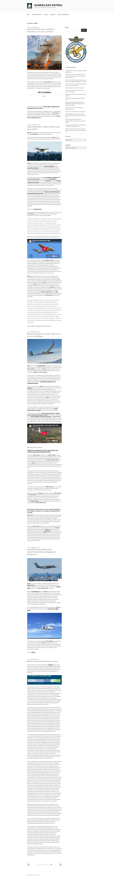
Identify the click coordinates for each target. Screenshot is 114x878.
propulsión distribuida (32, 168)
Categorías (67, 145)
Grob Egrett (47, 531)
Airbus (33, 652)
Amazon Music (47, 106)
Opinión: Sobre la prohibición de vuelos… (43, 661)
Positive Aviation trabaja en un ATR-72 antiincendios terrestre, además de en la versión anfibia (75, 121)
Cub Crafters (52, 179)
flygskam (50, 664)
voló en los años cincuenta (48, 413)
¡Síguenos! (53, 14)
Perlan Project (41, 365)
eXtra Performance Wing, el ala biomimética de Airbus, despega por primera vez (41, 551)
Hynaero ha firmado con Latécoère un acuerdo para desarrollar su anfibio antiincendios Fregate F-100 (76, 130)
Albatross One (31, 585)
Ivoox (37, 108)
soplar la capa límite (49, 166)
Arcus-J (41, 493)
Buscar (66, 27)
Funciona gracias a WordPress (33, 874)
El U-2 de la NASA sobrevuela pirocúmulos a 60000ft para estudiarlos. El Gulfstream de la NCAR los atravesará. (75, 104)
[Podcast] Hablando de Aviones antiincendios (74, 87)
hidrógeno (29, 388)
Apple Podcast (55, 106)
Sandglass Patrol (48, 5)
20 (52, 864)
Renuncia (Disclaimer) (36, 14)
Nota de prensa (38, 209)
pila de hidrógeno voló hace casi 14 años (41, 416)
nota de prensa (35, 591)
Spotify (41, 108)
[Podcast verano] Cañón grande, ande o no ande (75, 111)
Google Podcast (31, 108)
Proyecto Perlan (34, 501)
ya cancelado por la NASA (50, 177)
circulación (48, 180)
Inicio (28, 14)
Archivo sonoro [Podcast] (63, 14)
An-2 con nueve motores (33, 179)
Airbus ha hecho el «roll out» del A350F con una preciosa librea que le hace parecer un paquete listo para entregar (75, 76)
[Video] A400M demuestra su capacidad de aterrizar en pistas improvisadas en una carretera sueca (75, 115)
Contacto (46, 14)
